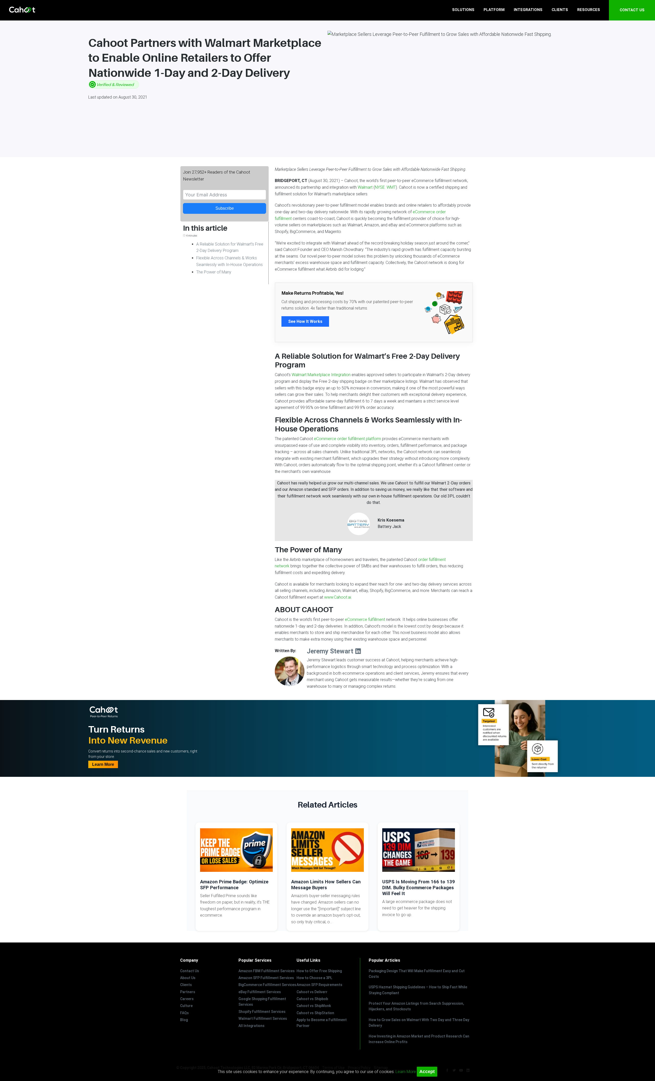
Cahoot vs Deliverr (312, 992)
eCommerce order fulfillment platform (347, 438)
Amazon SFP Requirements (319, 985)
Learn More (103, 764)
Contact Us (189, 971)
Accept (427, 1071)
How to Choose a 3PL (314, 978)
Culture (186, 1006)
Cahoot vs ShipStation (315, 1013)
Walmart (365, 187)
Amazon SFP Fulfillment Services (266, 978)
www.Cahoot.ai (337, 597)
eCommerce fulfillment (365, 619)
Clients (186, 985)
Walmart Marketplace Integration (321, 374)
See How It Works (305, 321)
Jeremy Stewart (331, 651)
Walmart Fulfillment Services (262, 1018)
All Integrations (251, 1026)
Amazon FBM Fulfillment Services (266, 971)
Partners (187, 992)
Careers (187, 999)
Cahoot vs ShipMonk (314, 1006)
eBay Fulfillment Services (259, 992)
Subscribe (224, 208)
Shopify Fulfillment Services (262, 1012)
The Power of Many (213, 272)
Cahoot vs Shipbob (312, 999)
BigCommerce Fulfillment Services (267, 985)
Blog (184, 1020)
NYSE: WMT (385, 187)
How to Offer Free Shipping (319, 971)
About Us (187, 978)
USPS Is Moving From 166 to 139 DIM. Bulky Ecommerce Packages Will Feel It (418, 887)
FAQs (184, 1013)
